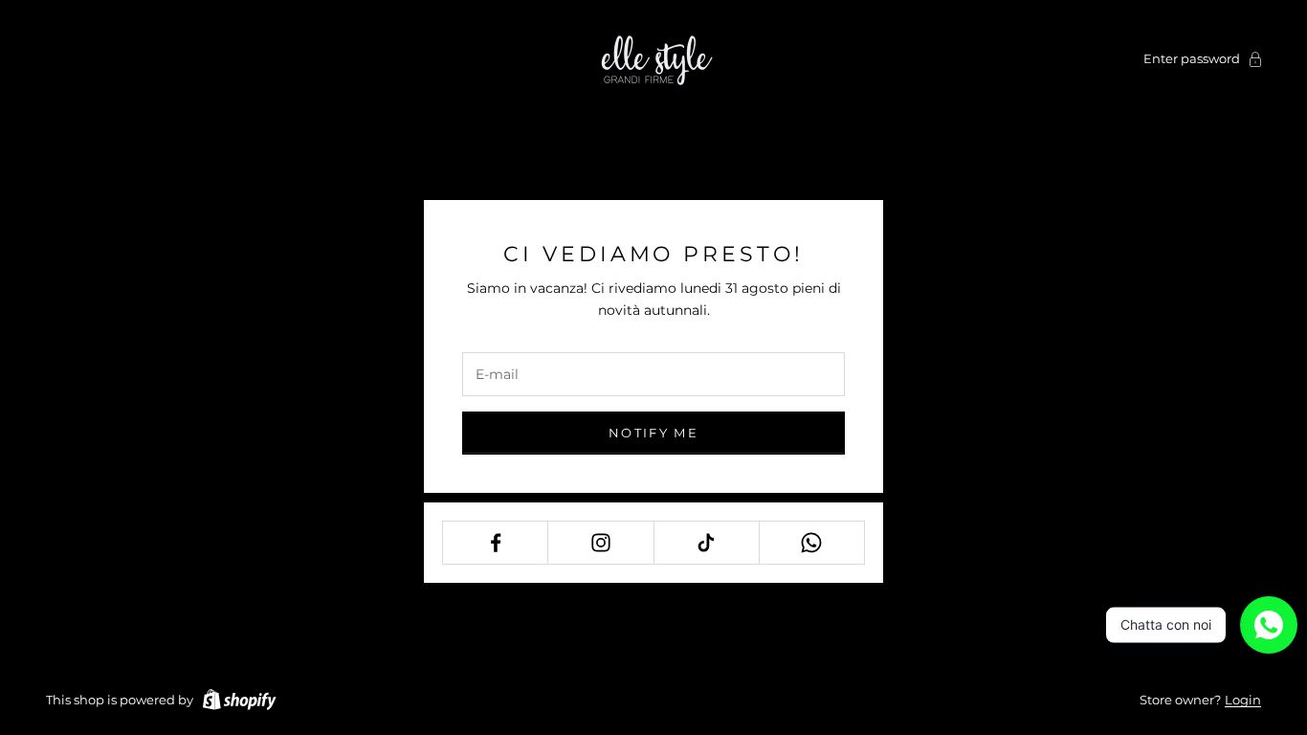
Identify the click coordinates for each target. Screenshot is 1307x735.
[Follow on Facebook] (495, 543)
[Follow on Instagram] (600, 543)
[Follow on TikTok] (706, 543)
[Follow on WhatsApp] (812, 543)
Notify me (653, 432)
